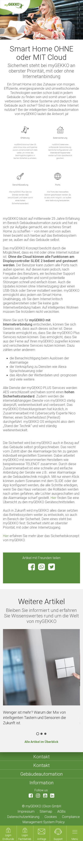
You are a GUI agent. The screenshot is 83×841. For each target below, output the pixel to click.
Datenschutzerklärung (23, 817)
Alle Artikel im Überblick (41, 741)
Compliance (71, 817)
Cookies (50, 817)
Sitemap (46, 811)
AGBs (61, 811)
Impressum (25, 811)
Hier (53, 498)
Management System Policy (44, 822)
